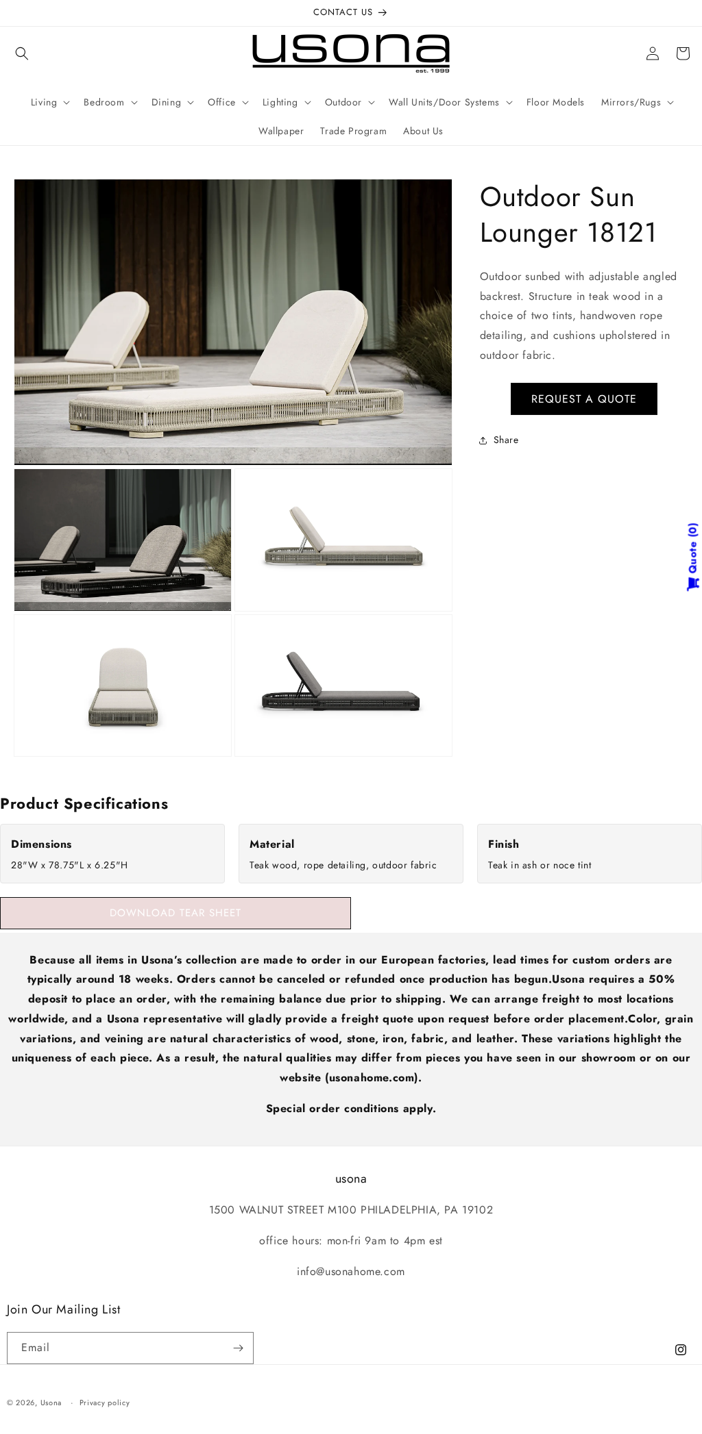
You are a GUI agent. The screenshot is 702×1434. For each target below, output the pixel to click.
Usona (51, 1402)
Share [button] (506, 439)
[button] (22, 53)
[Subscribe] (238, 1348)
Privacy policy (105, 1402)
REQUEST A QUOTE (584, 399)
